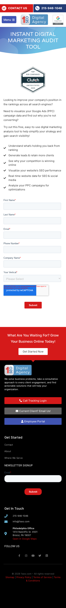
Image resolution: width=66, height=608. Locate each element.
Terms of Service (42, 577)
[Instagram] (26, 555)
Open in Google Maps (25, 538)
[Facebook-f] (19, 555)
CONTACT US (17, 8)
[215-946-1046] (37, 8)
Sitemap (9, 577)
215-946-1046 (51, 8)
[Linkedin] (46, 555)
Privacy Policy (23, 577)
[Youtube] (33, 555)
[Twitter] (40, 555)
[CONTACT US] (4, 8)
